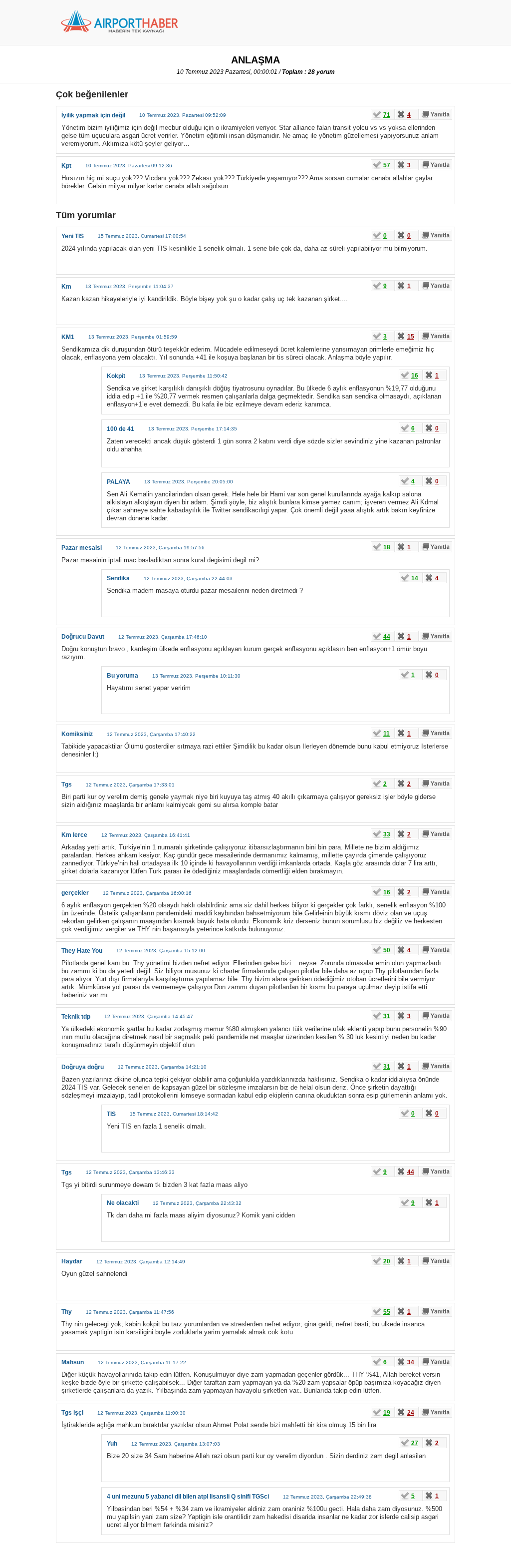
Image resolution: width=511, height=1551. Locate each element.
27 (414, 1443)
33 (386, 834)
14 (414, 578)
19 (386, 1412)
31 (386, 1016)
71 (386, 114)
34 (410, 1362)
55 (386, 1311)
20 (386, 1261)
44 (386, 636)
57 (386, 165)
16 (414, 375)
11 (386, 733)
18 (386, 547)
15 (410, 336)
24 (410, 1412)
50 (386, 950)
